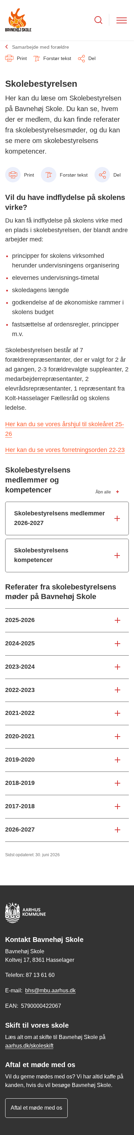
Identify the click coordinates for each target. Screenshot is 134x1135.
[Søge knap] (98, 20)
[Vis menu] (121, 20)
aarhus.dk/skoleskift (29, 1046)
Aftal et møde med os (36, 1108)
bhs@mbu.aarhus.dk (50, 990)
